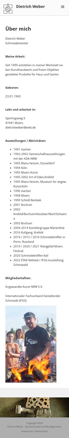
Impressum (27, 431)
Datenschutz (41, 431)
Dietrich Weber (30, 6)
